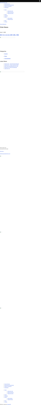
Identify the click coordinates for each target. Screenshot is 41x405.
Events (6, 53)
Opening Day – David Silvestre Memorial (11, 63)
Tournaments (7, 58)
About (5, 9)
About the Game (10, 13)
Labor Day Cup (7, 68)
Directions (2, 151)
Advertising (6, 7)
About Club (10, 391)
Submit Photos (10, 19)
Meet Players (11, 12)
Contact (5, 21)
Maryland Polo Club (3, 2)
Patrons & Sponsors (8, 6)
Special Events (7, 3)
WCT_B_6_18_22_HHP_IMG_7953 (9, 35)
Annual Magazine (3, 24)
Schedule (6, 15)
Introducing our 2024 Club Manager (10, 67)
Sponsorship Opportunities (9, 385)
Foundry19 (9, 404)
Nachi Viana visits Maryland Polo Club (11, 66)
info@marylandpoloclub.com (5, 153)
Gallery (5, 397)
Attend (5, 14)
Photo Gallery (10, 18)
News (5, 20)
